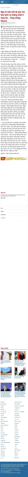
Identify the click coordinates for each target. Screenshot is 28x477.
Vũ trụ (2, 457)
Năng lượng (17, 436)
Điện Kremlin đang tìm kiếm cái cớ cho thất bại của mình (6, 378)
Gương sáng (3, 411)
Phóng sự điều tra (4, 425)
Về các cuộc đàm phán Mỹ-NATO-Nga (19, 377)
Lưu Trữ (16, 419)
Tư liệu (2, 444)
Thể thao (2, 438)
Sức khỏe (3, 432)
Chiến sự (3, 436)
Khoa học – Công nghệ (19, 411)
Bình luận (3, 197)
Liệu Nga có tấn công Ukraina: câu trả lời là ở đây (6, 362)
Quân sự (16, 429)
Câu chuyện (17, 404)
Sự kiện (16, 430)
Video (2, 429)
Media (16, 425)
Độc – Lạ (16, 452)
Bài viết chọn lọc (18, 402)
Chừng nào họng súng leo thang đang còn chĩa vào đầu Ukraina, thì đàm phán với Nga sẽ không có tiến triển (6, 394)
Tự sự (16, 448)
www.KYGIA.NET (15, 468)
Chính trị (2, 405)
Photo (2, 427)
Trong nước (17, 442)
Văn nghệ (3, 452)
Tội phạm (17, 440)
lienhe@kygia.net (7, 471)
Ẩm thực (2, 402)
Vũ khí (16, 455)
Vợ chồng (3, 455)
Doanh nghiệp (3, 417)
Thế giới (16, 434)
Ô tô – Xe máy (18, 421)
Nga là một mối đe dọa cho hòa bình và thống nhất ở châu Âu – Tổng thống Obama (13, 16)
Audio (16, 427)
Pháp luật (17, 423)
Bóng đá (16, 438)
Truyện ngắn (3, 448)
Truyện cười (17, 407)
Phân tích (3, 423)
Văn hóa (2, 450)
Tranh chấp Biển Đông (5, 442)
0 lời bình (4, 24)
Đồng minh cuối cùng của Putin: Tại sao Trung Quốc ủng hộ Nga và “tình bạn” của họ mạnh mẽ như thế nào (20, 363)
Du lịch (16, 444)
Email (2, 211)
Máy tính (2, 413)
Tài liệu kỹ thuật (4, 434)
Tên (2, 208)
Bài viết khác (8, 7)
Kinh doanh (17, 415)
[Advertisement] (14, 178)
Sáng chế (17, 413)
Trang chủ (3, 7)
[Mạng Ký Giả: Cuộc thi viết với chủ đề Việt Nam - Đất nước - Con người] (14, 158)
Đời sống (3, 454)
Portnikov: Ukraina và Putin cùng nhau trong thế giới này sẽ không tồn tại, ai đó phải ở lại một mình (20, 394)
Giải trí (2, 407)
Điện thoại (17, 457)
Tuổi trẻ (16, 454)
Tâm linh (2, 446)
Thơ (15, 446)
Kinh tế (2, 419)
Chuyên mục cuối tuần (19, 405)
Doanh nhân (17, 417)
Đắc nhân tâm (18, 450)
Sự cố (2, 430)
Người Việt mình (4, 421)
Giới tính (16, 409)
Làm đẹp (16, 432)
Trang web (3, 214)
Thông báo (3, 440)
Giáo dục (2, 409)
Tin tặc (2, 415)
